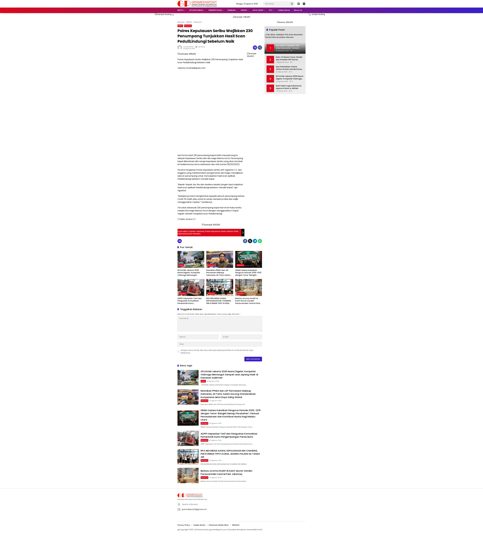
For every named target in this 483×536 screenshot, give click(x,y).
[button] (291, 4)
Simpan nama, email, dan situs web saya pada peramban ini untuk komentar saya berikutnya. (217, 351)
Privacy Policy (183, 525)
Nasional (188, 26)
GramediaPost (188, 47)
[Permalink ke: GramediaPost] (180, 47)
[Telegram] (255, 241)
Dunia (181, 265)
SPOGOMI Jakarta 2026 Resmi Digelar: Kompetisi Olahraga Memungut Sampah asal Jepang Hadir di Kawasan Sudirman (190, 272)
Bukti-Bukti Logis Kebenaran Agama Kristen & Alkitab (288, 87)
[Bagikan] (260, 47)
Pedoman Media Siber (219, 525)
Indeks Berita (199, 525)
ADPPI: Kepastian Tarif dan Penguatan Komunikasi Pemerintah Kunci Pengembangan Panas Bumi (190, 301)
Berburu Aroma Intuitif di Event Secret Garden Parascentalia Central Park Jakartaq (247, 301)
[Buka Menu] (304, 3)
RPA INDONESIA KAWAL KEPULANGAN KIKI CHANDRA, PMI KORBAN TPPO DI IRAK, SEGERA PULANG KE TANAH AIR (219, 301)
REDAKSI (235, 525)
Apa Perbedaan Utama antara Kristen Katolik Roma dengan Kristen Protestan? (289, 68)
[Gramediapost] (197, 3)
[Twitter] (250, 241)
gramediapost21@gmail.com (194, 509)
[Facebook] (245, 241)
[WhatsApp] (260, 241)
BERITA (180, 26)
